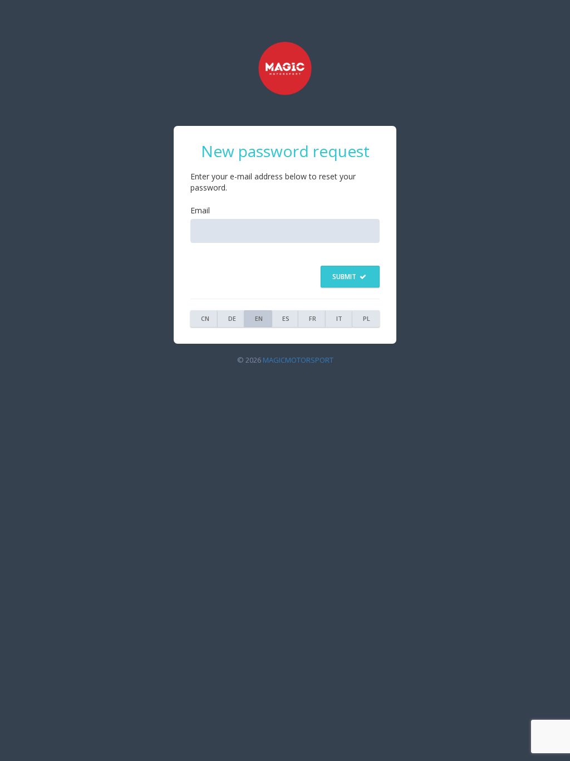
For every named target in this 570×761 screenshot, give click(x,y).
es (285, 318)
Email (200, 210)
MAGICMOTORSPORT (298, 360)
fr (312, 318)
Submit (345, 276)
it (339, 318)
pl (366, 318)
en (259, 318)
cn (205, 318)
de (232, 318)
